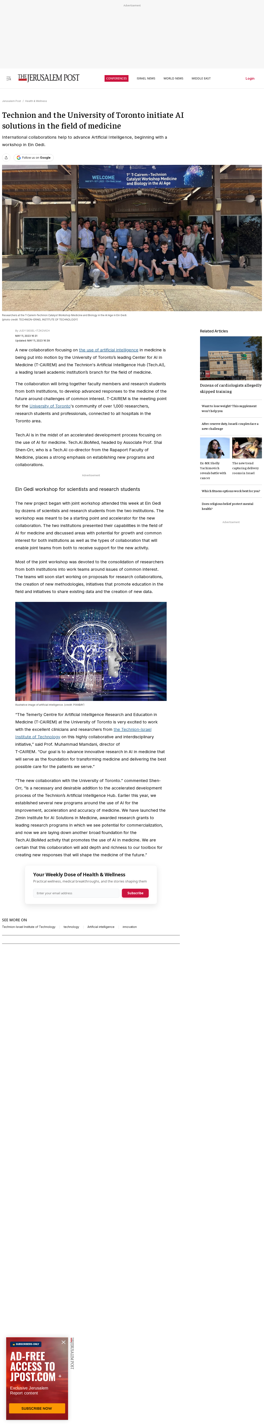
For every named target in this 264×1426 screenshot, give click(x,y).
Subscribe (135, 893)
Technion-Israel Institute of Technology (28, 927)
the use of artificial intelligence (108, 349)
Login (250, 78)
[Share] (6, 158)
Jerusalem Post (11, 101)
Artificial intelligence (100, 927)
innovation (130, 927)
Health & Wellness (36, 101)
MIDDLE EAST (201, 78)
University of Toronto (50, 406)
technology (71, 927)
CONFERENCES (116, 78)
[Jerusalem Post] (46, 78)
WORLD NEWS (173, 78)
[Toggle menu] (8, 78)
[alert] (37, 1378)
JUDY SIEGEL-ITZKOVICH (34, 330)
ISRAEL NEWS (146, 78)
